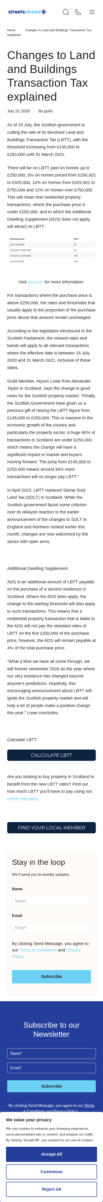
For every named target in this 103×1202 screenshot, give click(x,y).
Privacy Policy (66, 1111)
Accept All (51, 1154)
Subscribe (51, 976)
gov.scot (36, 282)
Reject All (51, 1189)
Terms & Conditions (38, 950)
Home (11, 30)
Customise (51, 1171)
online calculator (22, 798)
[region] (51, 1157)
